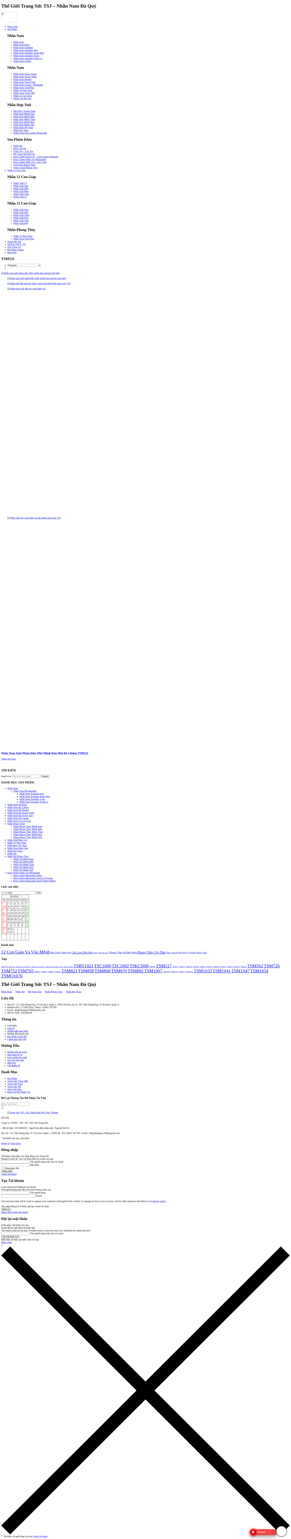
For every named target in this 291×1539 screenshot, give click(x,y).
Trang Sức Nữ (14, 241)
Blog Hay (12, 252)
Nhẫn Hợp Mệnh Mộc (24, 116)
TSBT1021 (84, 965)
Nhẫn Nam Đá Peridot (18, 810)
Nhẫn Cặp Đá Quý (22, 98)
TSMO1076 (12, 975)
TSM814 (51, 972)
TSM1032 (189, 972)
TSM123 (189, 967)
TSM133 (237, 967)
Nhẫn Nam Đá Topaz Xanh (20, 813)
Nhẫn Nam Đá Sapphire (25, 791)
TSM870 (119, 970)
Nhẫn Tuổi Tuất (20, 220)
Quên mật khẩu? (9, 1174)
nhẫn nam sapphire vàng (54, 967)
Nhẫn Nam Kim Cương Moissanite (30, 133)
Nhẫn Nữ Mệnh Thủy (23, 864)
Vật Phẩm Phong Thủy (197, 953)
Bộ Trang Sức (35, 991)
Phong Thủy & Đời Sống (123, 952)
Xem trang (16, 1143)
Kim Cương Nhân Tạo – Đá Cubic (30, 162)
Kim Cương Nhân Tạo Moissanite (29, 159)
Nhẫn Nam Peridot (22, 79)
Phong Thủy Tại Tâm (151, 952)
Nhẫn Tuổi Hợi (20, 223)
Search (45, 776)
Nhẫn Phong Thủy (16, 823)
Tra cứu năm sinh (15, 1060)
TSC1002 (120, 965)
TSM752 (9, 970)
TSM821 (69, 970)
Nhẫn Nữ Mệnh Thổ (23, 870)
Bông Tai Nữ (19, 148)
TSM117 (164, 965)
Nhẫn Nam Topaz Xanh (24, 74)
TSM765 (26, 970)
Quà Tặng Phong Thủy (24, 165)
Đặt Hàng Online (15, 249)
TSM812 (37, 972)
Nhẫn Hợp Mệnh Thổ (23, 125)
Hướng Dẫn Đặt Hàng (101, 953)
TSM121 (175, 967)
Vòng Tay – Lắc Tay (23, 151)
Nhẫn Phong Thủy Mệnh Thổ (27, 837)
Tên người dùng (37, 1192)
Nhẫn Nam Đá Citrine (17, 807)
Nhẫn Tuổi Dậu (20, 218)
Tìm (39, 893)
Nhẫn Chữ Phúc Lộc (17, 840)
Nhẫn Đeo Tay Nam (17, 845)
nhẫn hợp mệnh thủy (23, 967)
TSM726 (272, 965)
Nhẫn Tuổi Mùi (20, 212)
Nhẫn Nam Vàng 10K (24, 93)
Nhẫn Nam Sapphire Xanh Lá (27, 58)
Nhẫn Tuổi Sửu (20, 186)
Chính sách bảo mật (16, 1039)
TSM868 (102, 970)
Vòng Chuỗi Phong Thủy (25, 167)
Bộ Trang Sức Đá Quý (24, 154)
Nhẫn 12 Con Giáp (22, 96)
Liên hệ (11, 1028)
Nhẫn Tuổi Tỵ (20, 197)
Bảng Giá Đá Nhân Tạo (18, 1092)
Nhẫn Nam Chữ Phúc (23, 87)
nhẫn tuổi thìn (68, 967)
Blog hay (11, 1063)
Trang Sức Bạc (14, 1089)
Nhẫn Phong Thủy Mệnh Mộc (27, 829)
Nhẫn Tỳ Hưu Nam (22, 90)
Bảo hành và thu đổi (17, 1036)
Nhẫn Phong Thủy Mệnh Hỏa (27, 834)
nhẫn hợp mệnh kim (8, 967)
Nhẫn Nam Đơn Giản (17, 848)
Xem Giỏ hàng (40, 1536)
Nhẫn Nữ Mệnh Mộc (23, 862)
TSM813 (44, 972)
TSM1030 (174, 972)
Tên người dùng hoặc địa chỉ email (46, 1161)
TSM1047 (240, 970)
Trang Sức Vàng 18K (17, 1081)
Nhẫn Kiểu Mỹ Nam (23, 127)
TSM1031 (182, 972)
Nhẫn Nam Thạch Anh (24, 82)
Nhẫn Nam (18, 42)
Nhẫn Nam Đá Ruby (17, 804)
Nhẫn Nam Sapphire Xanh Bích (28, 53)
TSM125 (203, 967)
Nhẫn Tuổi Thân (21, 215)
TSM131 (223, 967)
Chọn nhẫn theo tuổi (17, 1057)
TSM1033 (203, 970)
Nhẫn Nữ (17, 146)
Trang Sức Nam (15, 1084)
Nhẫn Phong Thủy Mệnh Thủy (28, 832)
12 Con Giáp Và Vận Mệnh (25, 951)
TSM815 (58, 972)
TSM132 (230, 967)
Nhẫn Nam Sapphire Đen (25, 50)
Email (39, 1195)
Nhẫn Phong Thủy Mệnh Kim (27, 826)
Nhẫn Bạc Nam (20, 130)
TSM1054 (259, 970)
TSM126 (209, 967)
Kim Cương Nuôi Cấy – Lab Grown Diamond (35, 156)
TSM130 (216, 967)
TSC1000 (102, 965)
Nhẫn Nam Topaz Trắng (25, 76)
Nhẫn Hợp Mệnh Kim (24, 114)
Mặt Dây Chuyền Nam (24, 111)
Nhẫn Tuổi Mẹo (21, 191)
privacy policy (159, 1201)
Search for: (6, 776)
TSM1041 (222, 970)
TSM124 (196, 967)
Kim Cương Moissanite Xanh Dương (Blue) (34, 881)
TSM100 (152, 967)
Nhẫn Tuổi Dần (20, 188)
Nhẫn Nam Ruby (21, 45)
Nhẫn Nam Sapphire (23, 47)
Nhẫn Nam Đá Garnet (17, 818)
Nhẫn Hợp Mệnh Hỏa (23, 122)
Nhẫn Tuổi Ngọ (20, 209)
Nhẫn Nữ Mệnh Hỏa (23, 867)
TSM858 (86, 970)
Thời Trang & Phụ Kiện (176, 953)
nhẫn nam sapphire (38, 967)
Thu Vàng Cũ (14, 247)
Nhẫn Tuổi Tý (20, 183)
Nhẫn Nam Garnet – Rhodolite (28, 85)
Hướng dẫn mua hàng (17, 1031)
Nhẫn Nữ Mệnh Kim (23, 859)
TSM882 (136, 970)
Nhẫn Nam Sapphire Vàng (26, 55)
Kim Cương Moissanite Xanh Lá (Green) (33, 878)
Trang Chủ (12, 26)
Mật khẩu (34, 1165)
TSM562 (255, 965)
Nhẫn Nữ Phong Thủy (18, 856)
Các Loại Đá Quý (82, 952)
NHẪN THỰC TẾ (16, 244)
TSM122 (182, 967)
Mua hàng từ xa (14, 1054)
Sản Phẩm (12, 29)
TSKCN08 (139, 965)
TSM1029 (166, 972)
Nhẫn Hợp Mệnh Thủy (24, 119)
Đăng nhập (6, 1212)
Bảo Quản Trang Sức (60, 952)
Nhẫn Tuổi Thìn (21, 194)
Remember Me (12, 1168)
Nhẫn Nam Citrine (22, 61)
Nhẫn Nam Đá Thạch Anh (20, 815)
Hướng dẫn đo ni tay (17, 1052)
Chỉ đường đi (13, 1065)
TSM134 (244, 967)
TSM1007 (153, 970)
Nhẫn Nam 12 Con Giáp (19, 821)
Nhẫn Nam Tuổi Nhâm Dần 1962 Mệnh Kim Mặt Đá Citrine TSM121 (44, 753)
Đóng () (5, 1143)
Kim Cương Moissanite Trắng (27, 875)
